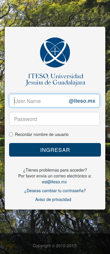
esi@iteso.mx (54, 182)
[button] (55, 150)
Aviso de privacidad (53, 199)
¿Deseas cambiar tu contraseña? (55, 190)
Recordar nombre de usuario (42, 134)
